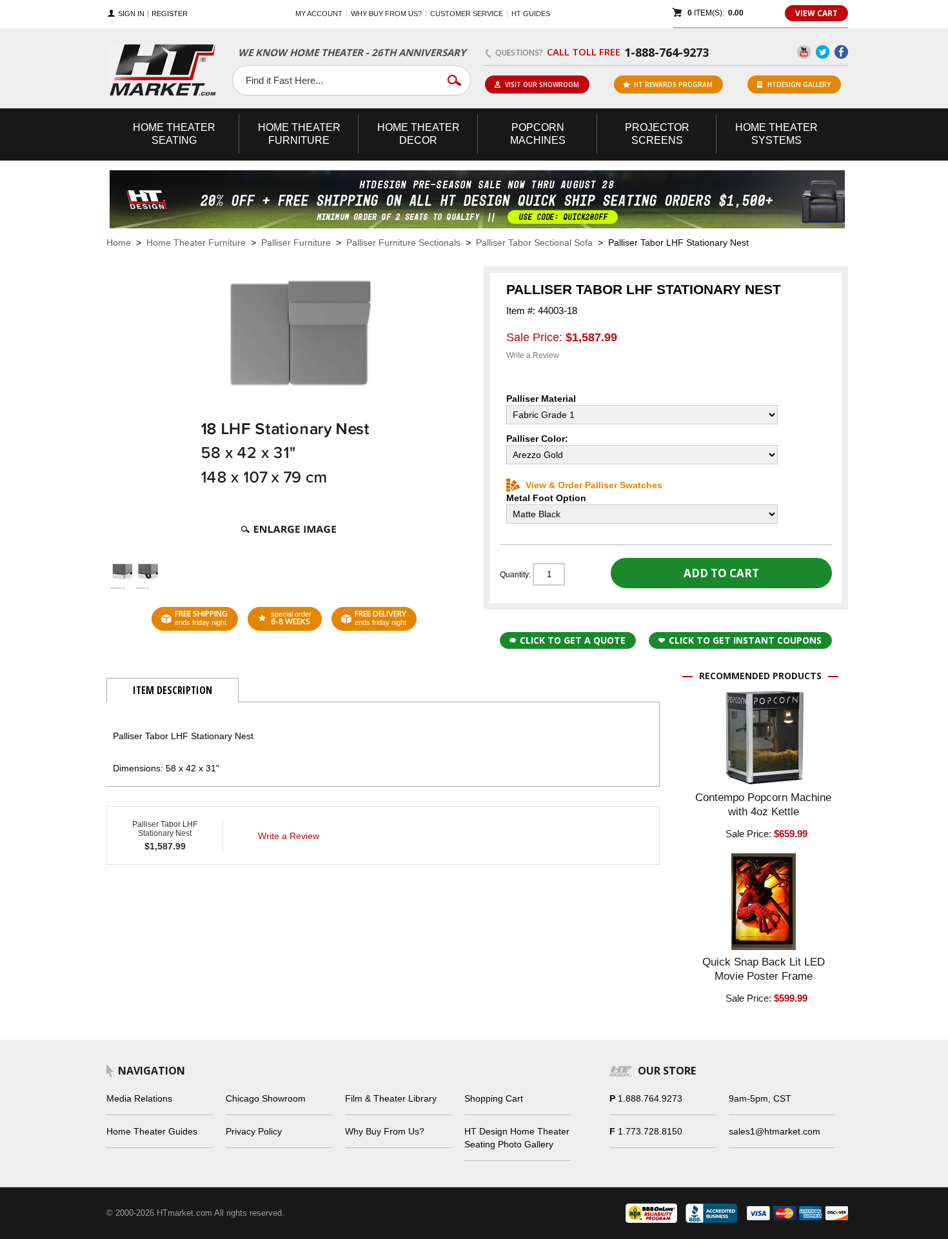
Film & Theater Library (391, 1098)
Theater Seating (174, 134)
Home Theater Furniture (196, 242)
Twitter (822, 52)
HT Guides (530, 13)
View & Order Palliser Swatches (594, 485)
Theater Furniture (299, 134)
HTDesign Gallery (799, 84)
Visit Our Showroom (542, 84)
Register (170, 13)
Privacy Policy (254, 1131)
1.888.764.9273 (650, 1098)
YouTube (804, 52)
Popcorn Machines (538, 134)
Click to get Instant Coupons (745, 640)
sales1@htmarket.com (774, 1131)
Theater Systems (776, 134)
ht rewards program (673, 84)
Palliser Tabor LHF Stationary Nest (164, 829)
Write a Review (532, 355)
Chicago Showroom (266, 1098)
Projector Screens (657, 134)
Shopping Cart (493, 1098)
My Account (318, 13)
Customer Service (466, 13)
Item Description (172, 690)
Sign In (131, 13)
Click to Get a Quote (573, 640)
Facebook (841, 52)
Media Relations (139, 1098)
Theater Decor (418, 134)
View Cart (816, 13)
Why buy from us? (386, 13)
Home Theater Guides (151, 1131)
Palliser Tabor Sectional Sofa (534, 242)
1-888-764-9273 (666, 52)
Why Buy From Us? (384, 1131)
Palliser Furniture (296, 242)
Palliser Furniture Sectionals (403, 242)
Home (118, 242)
